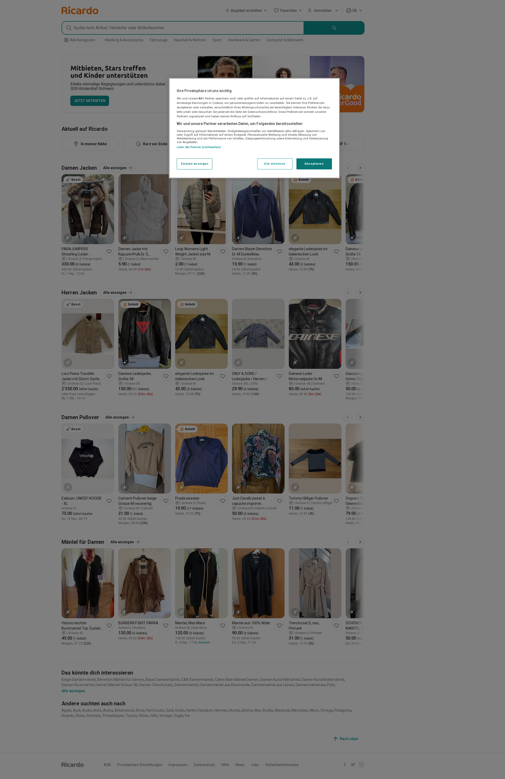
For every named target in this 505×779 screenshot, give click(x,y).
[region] (254, 128)
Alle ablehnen (274, 163)
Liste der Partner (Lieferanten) (199, 147)
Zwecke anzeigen (195, 163)
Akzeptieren (314, 163)
